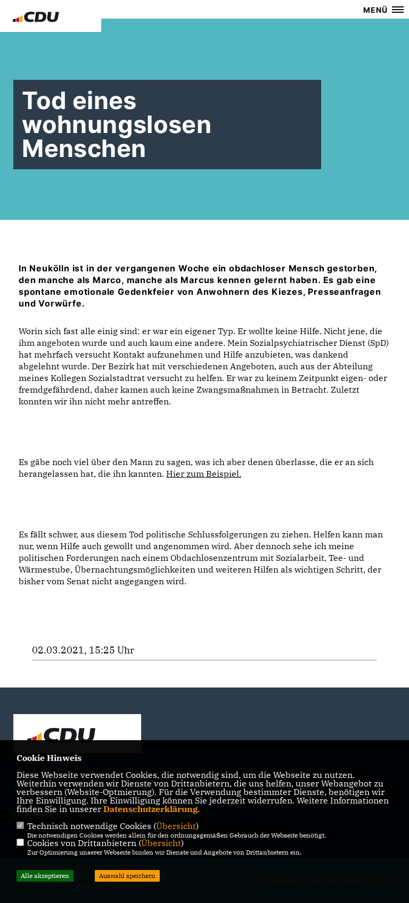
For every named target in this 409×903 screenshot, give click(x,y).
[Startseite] (77, 735)
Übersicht (176, 826)
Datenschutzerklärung (150, 808)
